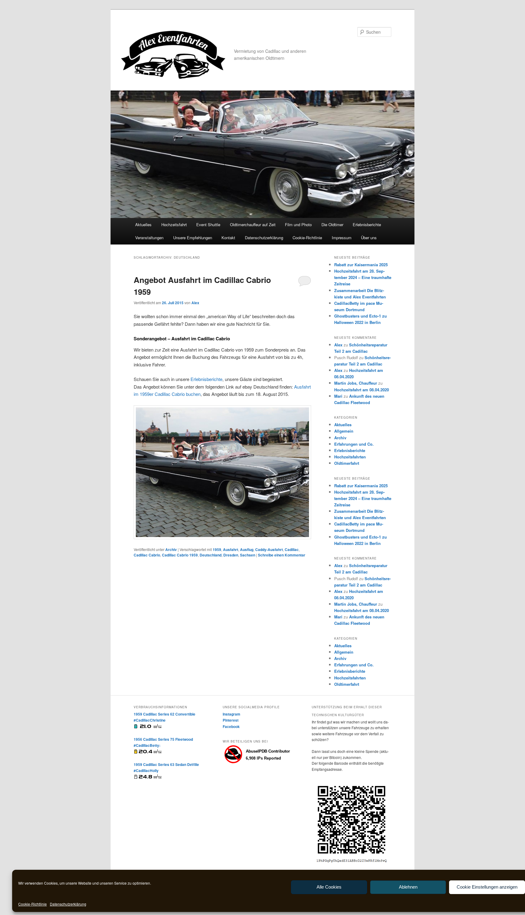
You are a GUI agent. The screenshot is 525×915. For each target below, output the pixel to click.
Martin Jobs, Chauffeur (355, 383)
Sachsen (247, 555)
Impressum (342, 237)
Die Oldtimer (332, 224)
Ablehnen (408, 886)
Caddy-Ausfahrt (269, 549)
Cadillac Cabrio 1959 (180, 555)
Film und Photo (298, 224)
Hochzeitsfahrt (174, 224)
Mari (338, 396)
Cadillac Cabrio (147, 555)
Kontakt (228, 237)
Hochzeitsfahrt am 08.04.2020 (361, 390)
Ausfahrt (230, 549)
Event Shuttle (208, 224)
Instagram (231, 714)
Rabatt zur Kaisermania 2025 (361, 264)
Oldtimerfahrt (346, 463)
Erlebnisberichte (367, 224)
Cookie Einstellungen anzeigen (487, 886)
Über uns (369, 237)
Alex (195, 302)
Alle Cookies (329, 886)
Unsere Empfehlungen (192, 237)
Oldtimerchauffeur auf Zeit (253, 224)
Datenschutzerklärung (68, 903)
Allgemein (343, 431)
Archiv (171, 549)
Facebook (231, 726)
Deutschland (210, 555)
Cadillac (292, 549)
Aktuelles (143, 224)
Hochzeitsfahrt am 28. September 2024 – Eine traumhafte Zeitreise (362, 277)
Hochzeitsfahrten (350, 457)
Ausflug (246, 549)
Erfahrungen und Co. (354, 444)
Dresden (230, 555)
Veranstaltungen (149, 237)
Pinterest (230, 720)
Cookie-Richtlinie (32, 903)
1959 (217, 549)
